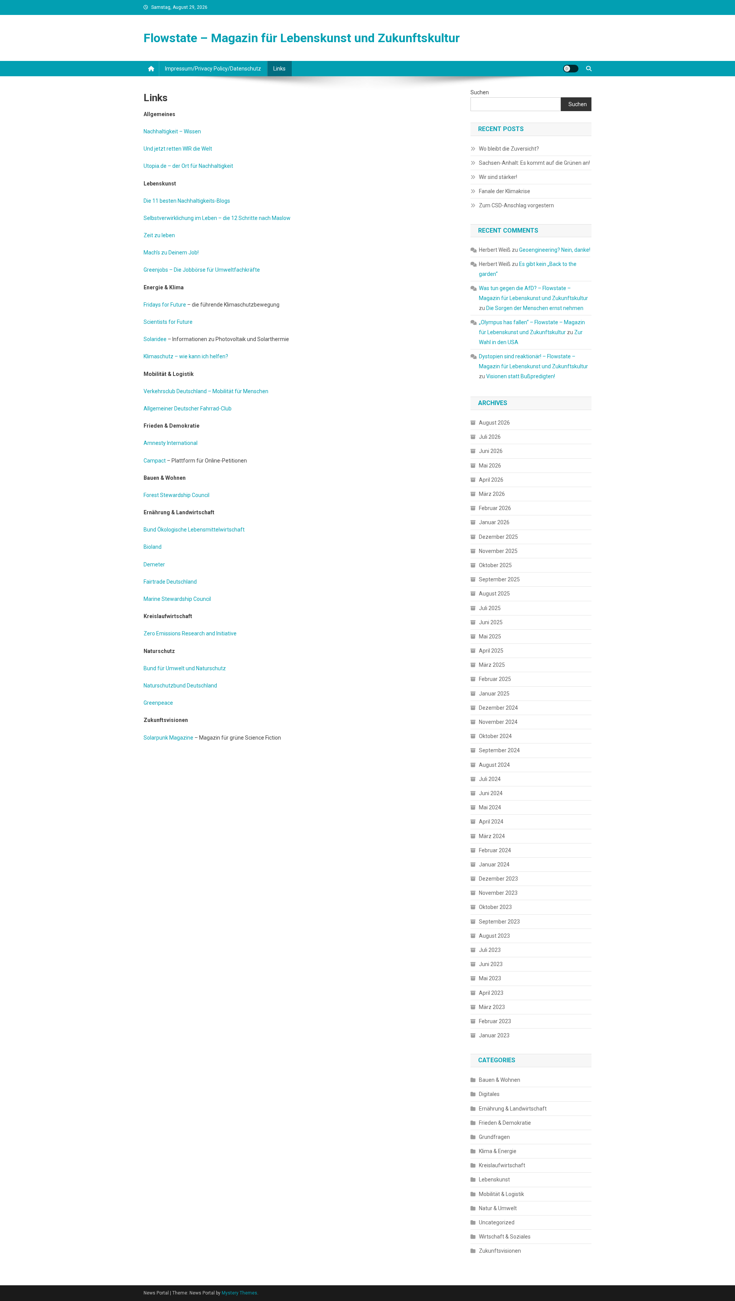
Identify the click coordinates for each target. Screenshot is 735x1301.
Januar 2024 (494, 864)
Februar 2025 (495, 679)
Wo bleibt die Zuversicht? (509, 149)
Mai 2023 (490, 978)
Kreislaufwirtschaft (502, 1165)
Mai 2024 (490, 807)
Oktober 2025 (495, 565)
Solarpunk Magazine (168, 738)
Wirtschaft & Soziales (505, 1237)
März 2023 (492, 1007)
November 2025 (498, 551)
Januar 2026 (494, 522)
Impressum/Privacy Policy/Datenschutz (213, 69)
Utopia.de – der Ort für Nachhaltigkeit (188, 166)
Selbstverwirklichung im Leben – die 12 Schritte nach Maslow (217, 218)
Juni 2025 (491, 622)
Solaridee (155, 339)
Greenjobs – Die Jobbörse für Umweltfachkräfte (202, 270)
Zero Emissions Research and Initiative (190, 633)
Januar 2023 (494, 1035)
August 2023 (494, 936)
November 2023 (498, 893)
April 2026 (491, 480)
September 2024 (499, 750)
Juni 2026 (491, 451)
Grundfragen (494, 1137)
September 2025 (499, 579)
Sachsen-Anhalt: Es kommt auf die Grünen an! (534, 163)
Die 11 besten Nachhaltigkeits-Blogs (187, 201)
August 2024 (494, 765)
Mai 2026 (490, 466)
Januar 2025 (494, 694)
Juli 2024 (490, 779)
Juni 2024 (491, 793)
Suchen (479, 92)
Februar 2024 (495, 850)
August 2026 (494, 423)
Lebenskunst (494, 1179)
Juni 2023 (491, 964)
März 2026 (492, 494)
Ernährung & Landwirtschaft (513, 1109)
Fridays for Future (165, 305)
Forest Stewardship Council (176, 495)
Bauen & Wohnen (499, 1080)
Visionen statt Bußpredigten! (520, 376)
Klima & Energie (497, 1151)
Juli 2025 (490, 608)
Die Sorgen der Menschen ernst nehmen (534, 308)
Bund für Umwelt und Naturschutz (185, 668)
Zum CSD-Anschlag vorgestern (516, 205)
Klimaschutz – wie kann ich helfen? (186, 356)
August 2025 (494, 594)
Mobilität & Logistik (501, 1194)
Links (279, 69)
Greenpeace (158, 703)
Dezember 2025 (498, 537)
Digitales (489, 1094)
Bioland (153, 547)
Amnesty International (171, 443)
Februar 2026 (495, 508)
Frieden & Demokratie (505, 1123)
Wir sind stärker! (498, 177)
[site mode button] (570, 68)
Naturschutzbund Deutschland (180, 685)
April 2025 (491, 651)
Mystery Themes (239, 1293)
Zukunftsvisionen (500, 1251)
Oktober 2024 (495, 736)
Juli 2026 (490, 437)
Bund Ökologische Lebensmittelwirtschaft (194, 530)
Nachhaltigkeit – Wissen (172, 131)
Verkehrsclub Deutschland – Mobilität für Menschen (206, 391)
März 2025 (492, 665)
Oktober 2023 (495, 907)
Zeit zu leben (159, 235)
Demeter (154, 564)
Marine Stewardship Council (177, 599)
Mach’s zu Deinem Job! (171, 252)
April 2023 (491, 993)
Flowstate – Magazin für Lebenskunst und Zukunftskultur (302, 38)
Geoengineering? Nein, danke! (554, 250)
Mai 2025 (490, 636)
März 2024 (492, 836)
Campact (155, 461)
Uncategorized (496, 1222)
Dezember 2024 (498, 708)
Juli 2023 (490, 950)
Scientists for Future (168, 322)
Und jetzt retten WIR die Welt (178, 149)
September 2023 (499, 922)
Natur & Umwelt (498, 1208)
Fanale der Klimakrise (504, 191)
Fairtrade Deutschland (170, 582)
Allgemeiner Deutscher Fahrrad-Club (188, 408)
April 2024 (491, 822)
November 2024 (498, 722)
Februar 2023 (495, 1021)
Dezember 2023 (498, 879)
